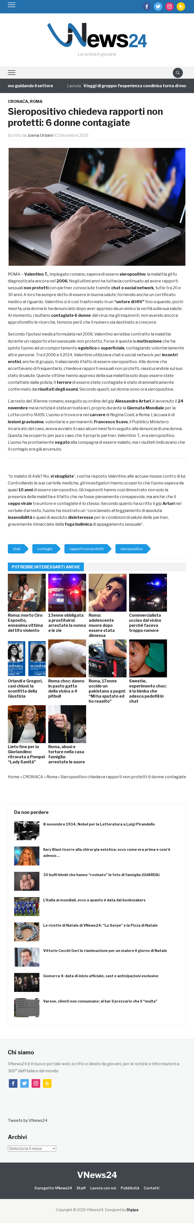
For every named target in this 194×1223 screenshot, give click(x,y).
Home (13, 776)
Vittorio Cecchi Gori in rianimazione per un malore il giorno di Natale (105, 950)
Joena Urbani (40, 135)
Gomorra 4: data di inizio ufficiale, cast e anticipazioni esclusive (100, 976)
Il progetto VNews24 (53, 1188)
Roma (36, 101)
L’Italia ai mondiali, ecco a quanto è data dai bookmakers (94, 900)
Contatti (151, 1188)
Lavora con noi (103, 1188)
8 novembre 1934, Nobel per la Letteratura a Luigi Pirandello (99, 824)
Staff (81, 1188)
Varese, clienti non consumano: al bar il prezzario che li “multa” (100, 1001)
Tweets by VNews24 (27, 1120)
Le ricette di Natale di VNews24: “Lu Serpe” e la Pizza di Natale (100, 925)
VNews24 (97, 1175)
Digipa (132, 1210)
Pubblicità (130, 1188)
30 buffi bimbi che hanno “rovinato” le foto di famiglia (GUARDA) (101, 875)
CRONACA (18, 101)
